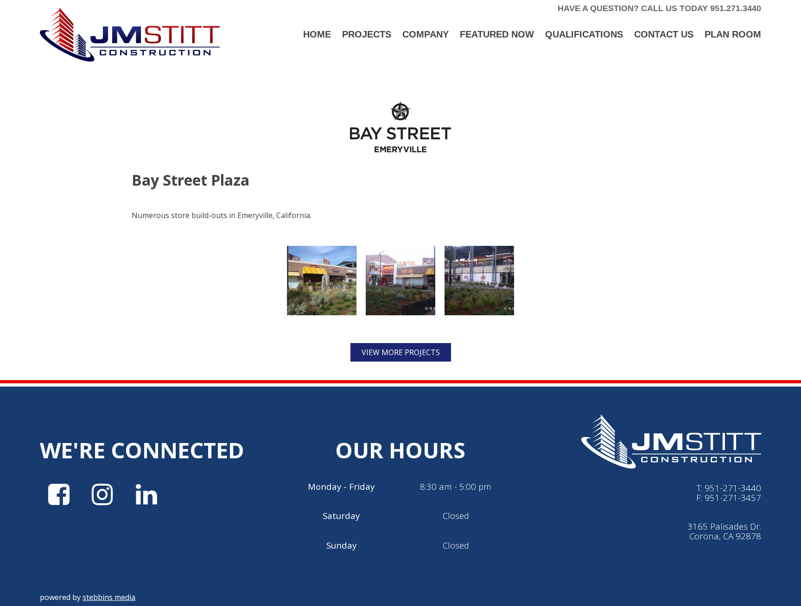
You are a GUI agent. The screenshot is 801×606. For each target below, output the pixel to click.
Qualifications (584, 34)
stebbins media (109, 597)
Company (425, 34)
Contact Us (663, 34)
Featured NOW (497, 34)
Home (317, 34)
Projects (366, 34)
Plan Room (733, 34)
